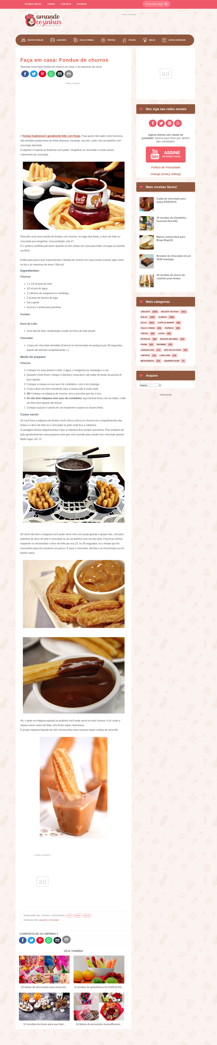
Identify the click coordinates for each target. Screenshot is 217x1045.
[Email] (60, 74)
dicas (78, 915)
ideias (87, 915)
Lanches (61, 40)
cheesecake (147, 350)
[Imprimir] (68, 74)
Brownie (161, 344)
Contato (66, 4)
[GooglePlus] (178, 123)
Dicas (152, 40)
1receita (145, 312)
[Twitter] (34, 74)
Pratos (111, 40)
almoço (162, 317)
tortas (144, 333)
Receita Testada (170, 312)
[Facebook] (25, 74)
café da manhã (166, 323)
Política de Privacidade (165, 167)
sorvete (145, 355)
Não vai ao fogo (172, 350)
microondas (147, 361)
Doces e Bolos (35, 40)
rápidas (169, 328)
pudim (144, 344)
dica (69, 915)
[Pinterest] (42, 74)
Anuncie (82, 4)
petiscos (145, 339)
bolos (144, 317)
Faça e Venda (87, 40)
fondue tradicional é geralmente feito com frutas (51, 136)
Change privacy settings (165, 174)
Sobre (51, 4)
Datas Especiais (177, 40)
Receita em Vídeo (169, 339)
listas (161, 333)
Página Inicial (33, 4)
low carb (165, 355)
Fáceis (132, 40)
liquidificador (172, 361)
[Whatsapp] (51, 74)
